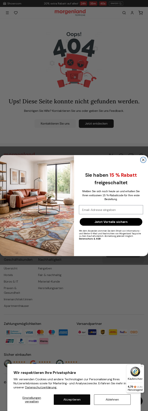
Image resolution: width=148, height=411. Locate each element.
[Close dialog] (143, 160)
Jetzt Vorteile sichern (111, 222)
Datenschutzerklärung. (41, 387)
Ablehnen (112, 399)
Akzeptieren (72, 399)
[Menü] (142, 367)
